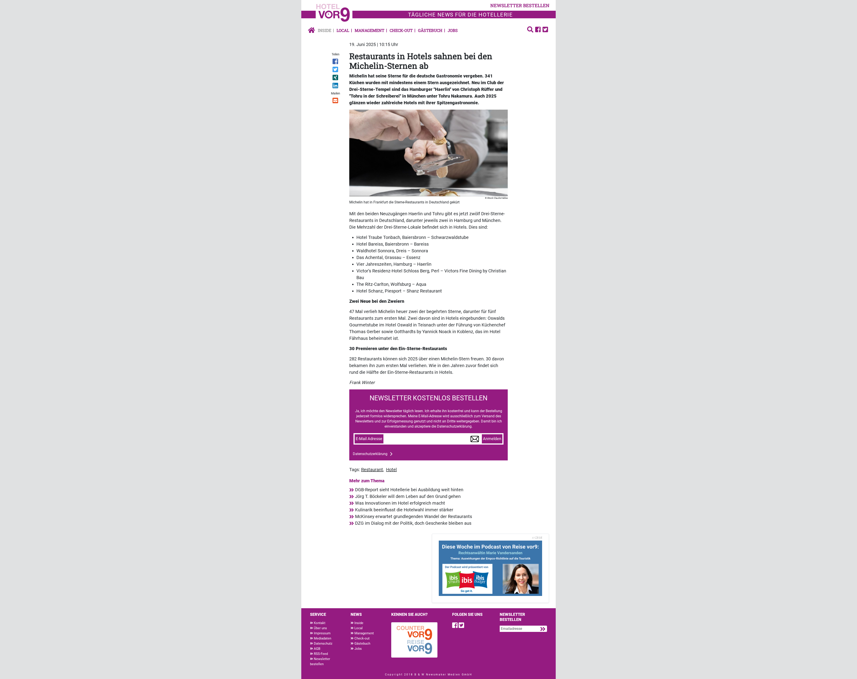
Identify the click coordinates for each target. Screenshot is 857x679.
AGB (316, 649)
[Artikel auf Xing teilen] (336, 78)
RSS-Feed (320, 654)
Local (343, 30)
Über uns (320, 628)
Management (369, 30)
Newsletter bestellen (320, 661)
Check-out (401, 30)
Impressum (322, 633)
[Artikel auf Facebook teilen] (336, 62)
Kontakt (319, 623)
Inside (324, 30)
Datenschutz (322, 643)
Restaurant (372, 469)
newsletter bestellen (519, 5)
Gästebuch (430, 30)
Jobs (453, 30)
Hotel (391, 469)
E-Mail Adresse (369, 439)
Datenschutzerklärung (370, 454)
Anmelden (492, 439)
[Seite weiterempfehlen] (336, 101)
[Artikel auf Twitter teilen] (336, 70)
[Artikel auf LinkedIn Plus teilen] (336, 86)
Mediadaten (322, 638)
